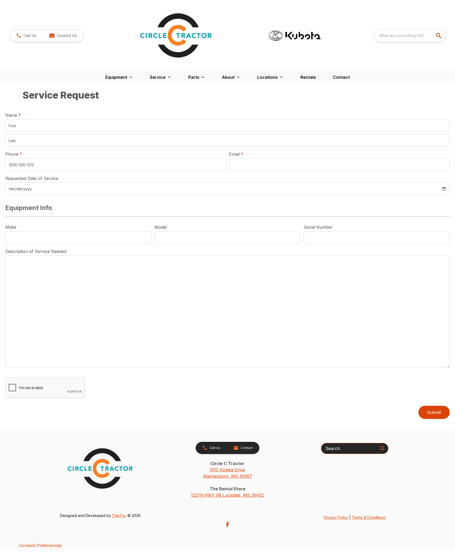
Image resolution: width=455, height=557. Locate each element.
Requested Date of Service (31, 178)
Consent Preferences (40, 545)
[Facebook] (227, 524)
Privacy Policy (336, 517)
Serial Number (318, 227)
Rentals (308, 77)
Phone (13, 154)
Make (10, 227)
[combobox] (410, 35)
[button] (26, 35)
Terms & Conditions (368, 517)
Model (161, 227)
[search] (439, 36)
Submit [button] (434, 412)
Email (244, 154)
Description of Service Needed (35, 251)
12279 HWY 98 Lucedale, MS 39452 (227, 495)
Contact (341, 77)
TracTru (118, 515)
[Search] (382, 448)
